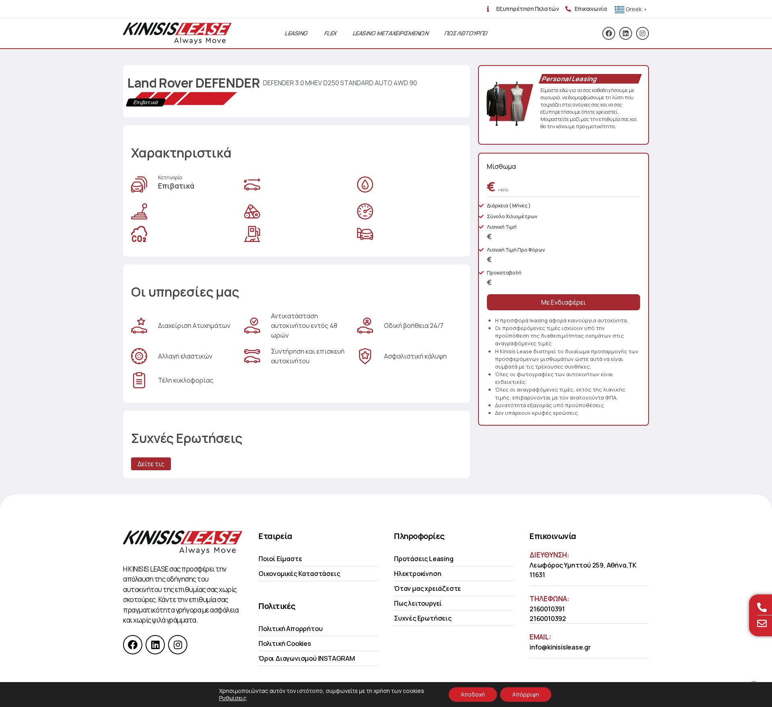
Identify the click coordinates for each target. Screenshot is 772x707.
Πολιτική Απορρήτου (290, 628)
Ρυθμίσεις (232, 698)
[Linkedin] (625, 33)
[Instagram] (642, 33)
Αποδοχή (473, 694)
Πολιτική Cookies (285, 643)
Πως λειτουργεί (418, 603)
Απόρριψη (525, 694)
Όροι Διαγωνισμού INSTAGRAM (307, 658)
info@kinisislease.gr (560, 647)
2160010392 (548, 618)
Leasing (296, 33)
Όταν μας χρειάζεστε (427, 588)
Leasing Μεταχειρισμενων (390, 33)
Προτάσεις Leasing (424, 558)
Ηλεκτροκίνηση (417, 573)
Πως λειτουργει (466, 33)
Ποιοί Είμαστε (280, 558)
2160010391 (547, 609)
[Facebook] (608, 33)
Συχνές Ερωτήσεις (423, 618)
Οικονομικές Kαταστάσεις (299, 573)
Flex (330, 33)
